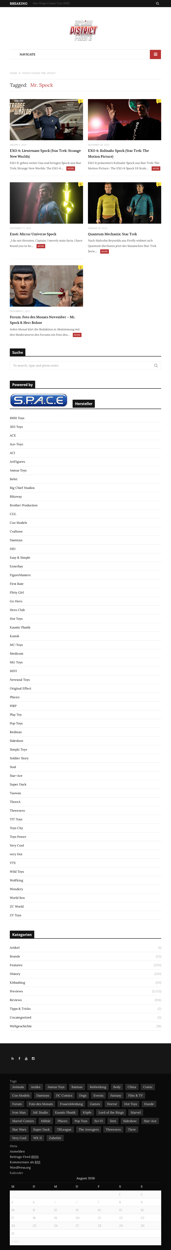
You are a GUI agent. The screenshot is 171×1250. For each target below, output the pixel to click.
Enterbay (16, 566)
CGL (13, 514)
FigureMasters (20, 575)
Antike (36, 1087)
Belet (13, 479)
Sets (113, 1121)
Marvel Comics (23, 1121)
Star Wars (19, 1129)
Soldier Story (19, 758)
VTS (13, 863)
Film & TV (135, 1095)
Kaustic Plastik (20, 627)
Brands (15, 956)
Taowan (15, 793)
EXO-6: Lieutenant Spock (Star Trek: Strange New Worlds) (45, 154)
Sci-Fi (98, 1121)
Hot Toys (16, 619)
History (15, 974)
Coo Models (18, 523)
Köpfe (87, 1112)
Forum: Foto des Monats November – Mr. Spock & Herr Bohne (42, 320)
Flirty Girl (17, 592)
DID (12, 549)
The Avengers (89, 1129)
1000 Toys (17, 418)
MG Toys (16, 662)
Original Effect (20, 688)
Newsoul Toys (20, 680)
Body (116, 1087)
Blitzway (16, 496)
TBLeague (64, 1129)
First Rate (17, 584)
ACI (12, 453)
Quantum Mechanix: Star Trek (112, 234)
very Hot (16, 854)
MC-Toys (16, 645)
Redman (16, 732)
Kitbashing (17, 982)
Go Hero (16, 601)
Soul (13, 767)
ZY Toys (15, 915)
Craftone (16, 531)
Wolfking (16, 880)
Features (16, 965)
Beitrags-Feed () (24, 1157)
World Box (17, 898)
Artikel (15, 948)
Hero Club (17, 610)
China (132, 1087)
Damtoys (16, 540)
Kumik (14, 636)
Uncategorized (20, 1017)
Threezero (17, 811)
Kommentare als (25, 1162)
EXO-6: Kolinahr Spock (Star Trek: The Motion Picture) (118, 154)
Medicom (16, 654)
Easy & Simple (20, 558)
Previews (16, 991)
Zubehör (55, 1138)
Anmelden (17, 1151)
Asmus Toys (18, 470)
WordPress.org (20, 1167)
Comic (148, 1087)
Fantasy (115, 1095)
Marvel (136, 1112)
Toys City (16, 828)
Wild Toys (17, 872)
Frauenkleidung (71, 1104)
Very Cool (17, 845)
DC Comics (64, 1095)
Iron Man (19, 1112)
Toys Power (18, 837)
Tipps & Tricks (20, 1009)
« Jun (15, 1241)
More (70, 168)
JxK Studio (40, 1112)
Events (98, 1095)
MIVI (13, 671)
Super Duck (18, 784)
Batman (77, 1087)
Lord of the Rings (111, 1112)
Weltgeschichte (21, 1026)
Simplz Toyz (18, 749)
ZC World (17, 906)
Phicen (15, 697)
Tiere (132, 1129)
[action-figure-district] (86, 30)
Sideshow (16, 741)
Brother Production (24, 505)
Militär (46, 1121)
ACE (13, 435)
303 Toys (16, 427)
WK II (37, 1138)
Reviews (16, 1000)
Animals (18, 1087)
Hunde (149, 1104)
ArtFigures (17, 462)
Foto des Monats (41, 1104)
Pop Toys (16, 723)
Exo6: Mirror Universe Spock (33, 234)
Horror (112, 1104)
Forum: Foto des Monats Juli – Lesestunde (59, 3)
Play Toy (16, 715)
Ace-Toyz (16, 444)
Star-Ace (16, 776)
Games (95, 1104)
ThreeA (15, 802)
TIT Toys (16, 819)
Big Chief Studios (22, 488)
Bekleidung (98, 1087)
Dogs (82, 1095)
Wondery (16, 889)
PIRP (13, 706)
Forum (17, 1104)
